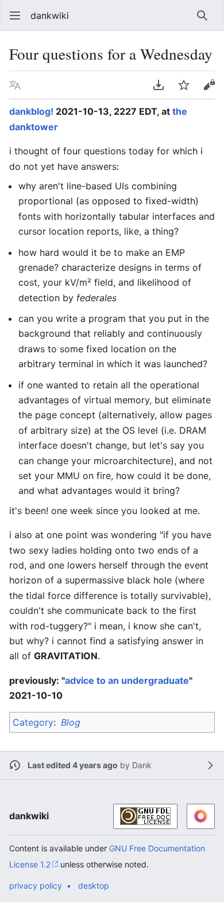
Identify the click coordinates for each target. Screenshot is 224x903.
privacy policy (35, 885)
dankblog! (31, 111)
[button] (11, 15)
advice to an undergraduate (127, 680)
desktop (93, 885)
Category (33, 722)
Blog (70, 722)
